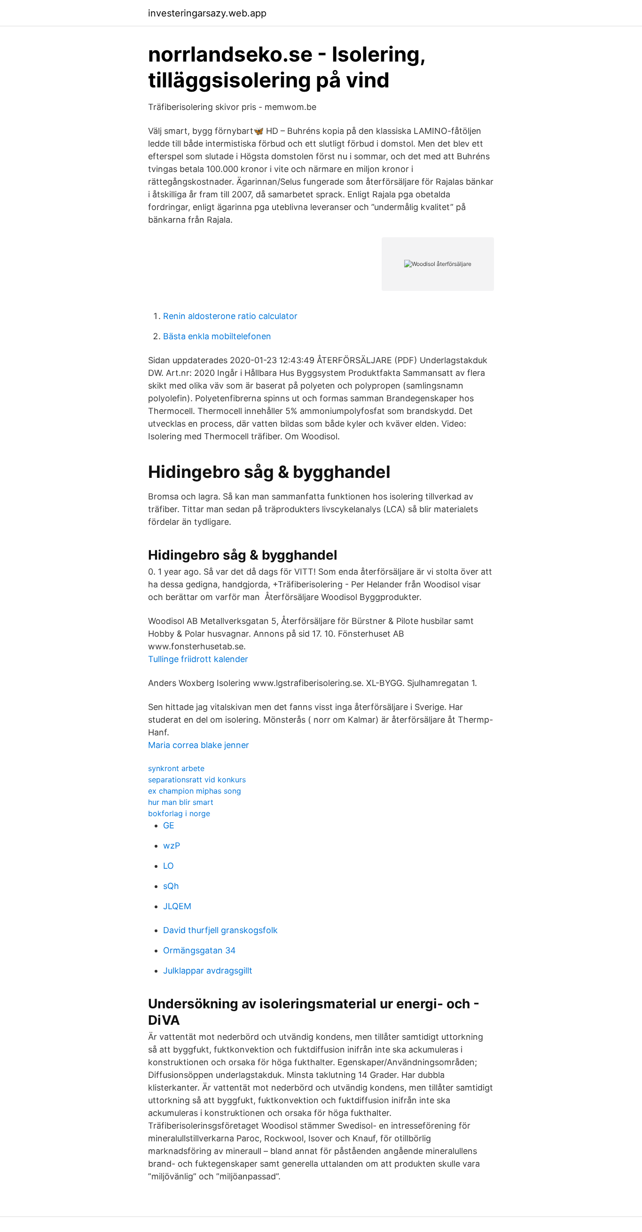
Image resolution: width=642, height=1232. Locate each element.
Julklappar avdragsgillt (207, 970)
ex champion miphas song (194, 790)
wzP (171, 845)
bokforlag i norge (179, 813)
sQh (171, 886)
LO (168, 866)
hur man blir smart (180, 802)
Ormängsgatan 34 (199, 950)
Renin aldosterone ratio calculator (230, 316)
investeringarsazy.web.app (207, 13)
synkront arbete (176, 768)
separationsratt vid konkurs (197, 779)
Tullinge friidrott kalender (198, 659)
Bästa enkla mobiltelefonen (217, 336)
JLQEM (177, 906)
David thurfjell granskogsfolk (220, 930)
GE (168, 825)
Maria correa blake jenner (198, 745)
